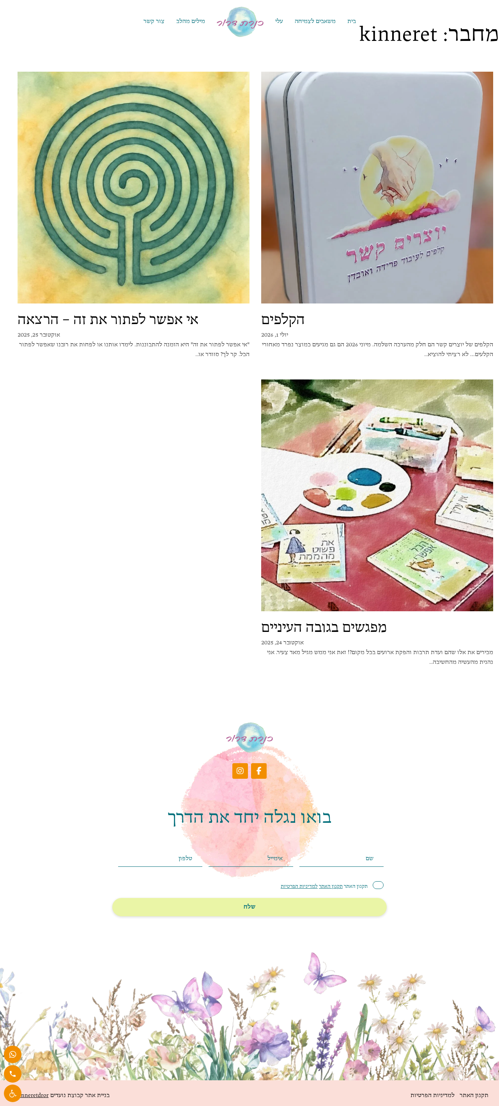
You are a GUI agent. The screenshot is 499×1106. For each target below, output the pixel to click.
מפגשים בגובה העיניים (324, 628)
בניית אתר (96, 1095)
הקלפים (283, 320)
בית (351, 21)
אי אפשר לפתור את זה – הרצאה (108, 320)
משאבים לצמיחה (315, 21)
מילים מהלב (190, 21)
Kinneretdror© (30, 1095)
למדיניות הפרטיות (299, 887)
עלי (279, 21)
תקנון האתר (331, 887)
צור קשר (154, 21)
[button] (12, 1093)
